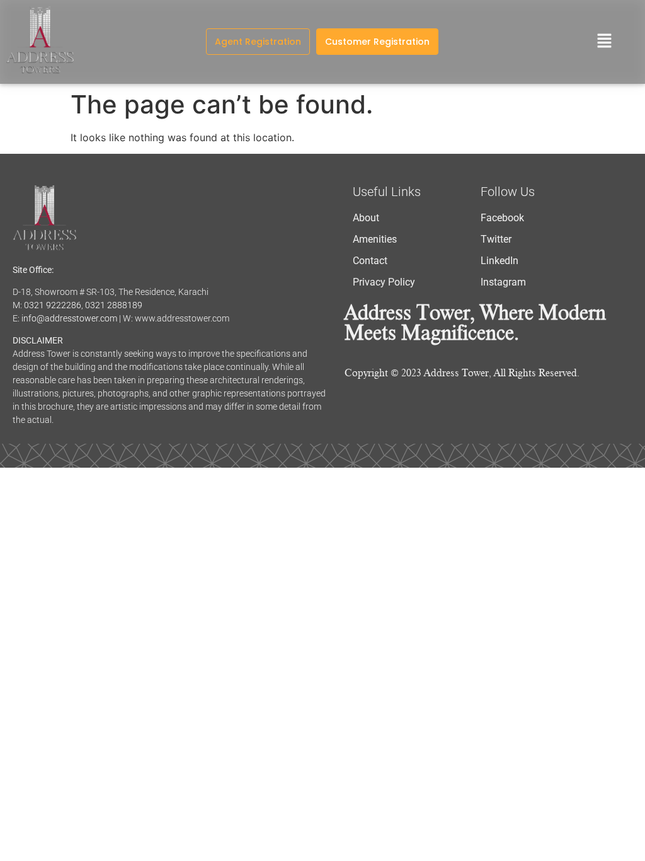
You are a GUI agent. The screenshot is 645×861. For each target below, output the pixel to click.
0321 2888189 (113, 305)
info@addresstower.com (69, 318)
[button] (604, 41)
